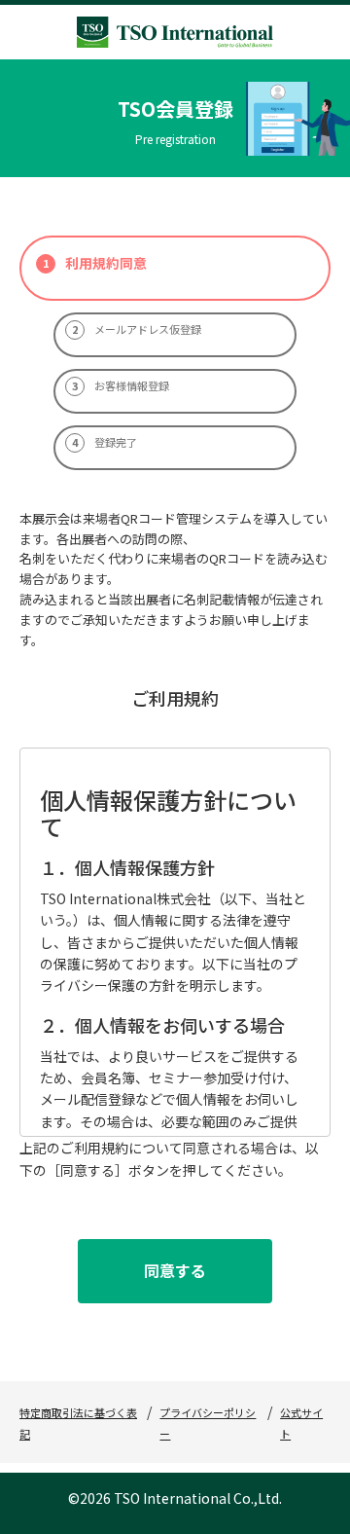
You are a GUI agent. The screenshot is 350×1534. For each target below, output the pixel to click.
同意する (175, 1270)
